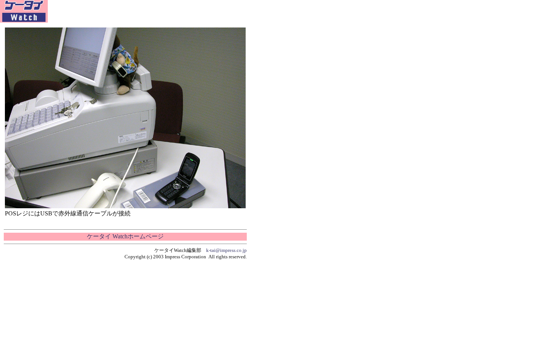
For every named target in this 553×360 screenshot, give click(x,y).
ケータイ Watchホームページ (125, 236)
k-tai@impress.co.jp (226, 250)
